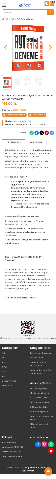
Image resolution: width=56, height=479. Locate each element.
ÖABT (4, 367)
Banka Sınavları (9, 381)
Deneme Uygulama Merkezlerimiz (39, 364)
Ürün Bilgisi (14, 142)
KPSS (4, 357)
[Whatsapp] (31, 133)
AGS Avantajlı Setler (39, 397)
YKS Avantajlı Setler (39, 388)
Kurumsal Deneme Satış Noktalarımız (41, 372)
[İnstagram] (44, 444)
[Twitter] (41, 133)
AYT (12, 19)
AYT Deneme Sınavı (25, 19)
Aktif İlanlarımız (9, 442)
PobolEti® (18, 467)
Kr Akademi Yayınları (22, 121)
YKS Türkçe (40, 124)
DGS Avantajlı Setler (39, 407)
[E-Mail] (52, 133)
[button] (6, 48)
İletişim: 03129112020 (11, 451)
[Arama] (50, 12)
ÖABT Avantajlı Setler (39, 402)
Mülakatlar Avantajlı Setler (39, 426)
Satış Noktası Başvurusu (41, 353)
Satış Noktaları (36, 357)
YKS (6, 19)
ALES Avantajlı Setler (39, 411)
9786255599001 (20, 110)
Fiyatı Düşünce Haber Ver (16, 115)
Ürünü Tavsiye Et (39, 115)
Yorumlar (36, 142)
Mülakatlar (7, 385)
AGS (4, 362)
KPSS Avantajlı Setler (39, 393)
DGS (4, 371)
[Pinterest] (47, 133)
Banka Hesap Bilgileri (12, 456)
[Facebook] (36, 133)
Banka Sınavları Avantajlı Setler (41, 418)
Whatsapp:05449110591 (13, 447)
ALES (4, 376)
